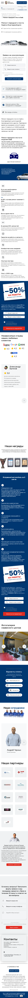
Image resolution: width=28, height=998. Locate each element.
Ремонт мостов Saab (9, 16)
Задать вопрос (14, 927)
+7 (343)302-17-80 (22, 9)
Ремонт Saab (12, 13)
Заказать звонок (21, 2)
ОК (21, 996)
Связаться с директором (14, 864)
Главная (3, 13)
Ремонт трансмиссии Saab (11, 15)
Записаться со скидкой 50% (14, 328)
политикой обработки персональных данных (14, 74)
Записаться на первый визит (14, 614)
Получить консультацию (14, 79)
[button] (24, 400)
